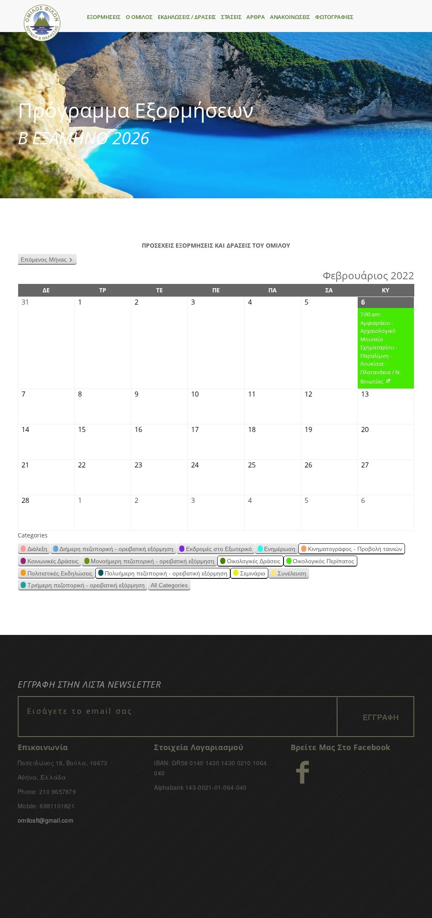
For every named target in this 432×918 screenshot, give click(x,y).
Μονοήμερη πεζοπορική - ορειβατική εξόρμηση (152, 561)
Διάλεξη (37, 548)
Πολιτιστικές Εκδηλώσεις (59, 573)
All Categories (169, 585)
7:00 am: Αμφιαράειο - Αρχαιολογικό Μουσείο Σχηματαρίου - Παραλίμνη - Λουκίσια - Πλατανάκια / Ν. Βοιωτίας (379, 349)
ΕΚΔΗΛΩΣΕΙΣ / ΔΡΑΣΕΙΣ (187, 17)
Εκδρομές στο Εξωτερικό (219, 548)
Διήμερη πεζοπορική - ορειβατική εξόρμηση (116, 548)
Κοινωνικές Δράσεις (52, 561)
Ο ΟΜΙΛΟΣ (139, 17)
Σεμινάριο (252, 573)
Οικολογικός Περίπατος (323, 561)
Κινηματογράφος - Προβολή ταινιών (355, 548)
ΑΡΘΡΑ (255, 17)
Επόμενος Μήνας (44, 259)
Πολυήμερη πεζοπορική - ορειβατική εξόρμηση (166, 573)
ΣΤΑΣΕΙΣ (231, 17)
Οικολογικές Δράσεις (254, 561)
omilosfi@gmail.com (45, 820)
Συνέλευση (292, 573)
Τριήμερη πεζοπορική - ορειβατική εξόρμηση (86, 585)
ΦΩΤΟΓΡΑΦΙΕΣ (334, 17)
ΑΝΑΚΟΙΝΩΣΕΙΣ (290, 17)
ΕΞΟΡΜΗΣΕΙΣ (104, 17)
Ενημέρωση (279, 548)
